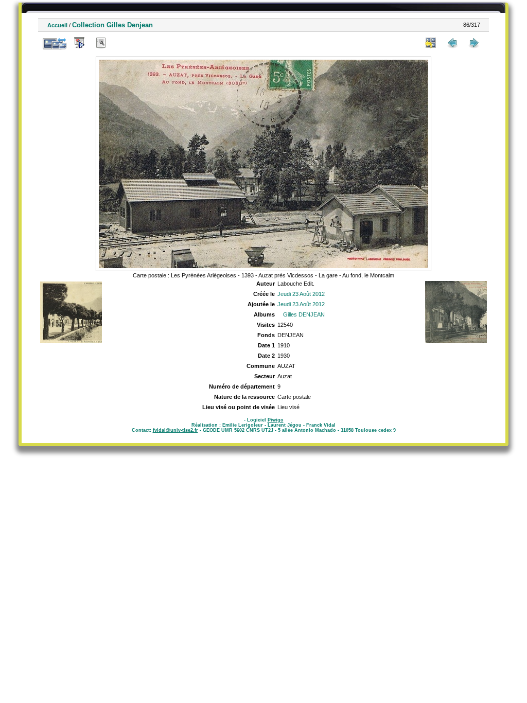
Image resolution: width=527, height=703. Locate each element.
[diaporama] (79, 42)
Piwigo (276, 420)
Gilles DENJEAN (304, 314)
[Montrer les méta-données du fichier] (101, 42)
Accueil (57, 25)
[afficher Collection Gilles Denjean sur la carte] (122, 42)
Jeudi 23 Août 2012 (301, 294)
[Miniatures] (431, 42)
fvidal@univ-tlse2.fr (175, 430)
